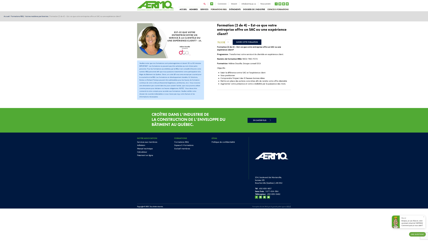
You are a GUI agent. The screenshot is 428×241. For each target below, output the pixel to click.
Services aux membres (147, 142)
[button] (207, 27)
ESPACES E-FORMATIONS (278, 9)
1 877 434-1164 (271, 191)
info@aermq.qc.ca (249, 4)
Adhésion (141, 145)
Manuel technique (145, 148)
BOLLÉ (289, 207)
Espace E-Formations (183, 145)
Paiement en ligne (145, 155)
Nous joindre (265, 4)
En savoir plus (259, 120)
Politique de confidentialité (223, 142)
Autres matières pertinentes (36, 16)
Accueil (6, 16)
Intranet (234, 4)
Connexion (222, 4)
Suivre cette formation (247, 42)
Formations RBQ (219, 9)
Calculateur (142, 152)
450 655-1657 (265, 188)
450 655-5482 (273, 194)
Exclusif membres (182, 148)
